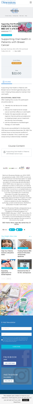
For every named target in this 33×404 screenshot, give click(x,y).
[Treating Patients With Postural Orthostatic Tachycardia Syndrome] (25, 244)
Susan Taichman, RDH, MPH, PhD (12, 49)
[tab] (6, 82)
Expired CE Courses (6, 35)
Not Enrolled (16, 63)
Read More (17, 402)
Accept (25, 400)
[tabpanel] (16, 113)
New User (22, 15)
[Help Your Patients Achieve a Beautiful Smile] (8, 244)
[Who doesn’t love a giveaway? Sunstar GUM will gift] (16, 299)
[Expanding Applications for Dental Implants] (8, 264)
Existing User (15, 15)
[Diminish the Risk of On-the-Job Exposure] (25, 264)
